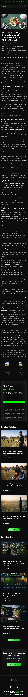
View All (13, 529)
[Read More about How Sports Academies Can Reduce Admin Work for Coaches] (14, 548)
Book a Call (13, 664)
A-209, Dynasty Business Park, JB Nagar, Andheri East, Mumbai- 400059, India (14, 682)
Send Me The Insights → (14, 402)
